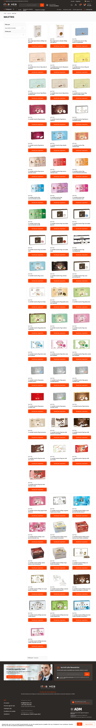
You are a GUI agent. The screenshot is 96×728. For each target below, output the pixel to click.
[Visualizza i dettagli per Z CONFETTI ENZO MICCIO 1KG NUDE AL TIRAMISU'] (37, 57)
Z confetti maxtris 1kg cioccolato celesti (81, 224)
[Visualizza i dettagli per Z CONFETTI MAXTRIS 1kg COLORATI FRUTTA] (59, 266)
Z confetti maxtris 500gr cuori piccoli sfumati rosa (36, 537)
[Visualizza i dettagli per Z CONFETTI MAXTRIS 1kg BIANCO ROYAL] (37, 136)
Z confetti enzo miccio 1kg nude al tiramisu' (37, 67)
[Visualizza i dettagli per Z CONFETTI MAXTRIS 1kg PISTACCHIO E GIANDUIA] (37, 318)
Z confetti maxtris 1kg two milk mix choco (36, 459)
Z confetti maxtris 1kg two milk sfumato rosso (36, 485)
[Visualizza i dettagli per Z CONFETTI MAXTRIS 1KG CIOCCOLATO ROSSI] (59, 240)
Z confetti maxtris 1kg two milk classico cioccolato (58, 433)
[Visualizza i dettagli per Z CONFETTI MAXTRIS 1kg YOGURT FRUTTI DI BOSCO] (37, 501)
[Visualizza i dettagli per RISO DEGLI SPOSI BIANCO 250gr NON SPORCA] (37, 31)
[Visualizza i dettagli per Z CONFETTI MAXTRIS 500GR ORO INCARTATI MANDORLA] (81, 553)
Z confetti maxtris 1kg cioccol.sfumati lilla (56, 198)
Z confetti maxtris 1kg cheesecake (78, 146)
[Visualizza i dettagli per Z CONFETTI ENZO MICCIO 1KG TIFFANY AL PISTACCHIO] (37, 83)
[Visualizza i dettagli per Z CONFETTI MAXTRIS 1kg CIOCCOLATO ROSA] (37, 240)
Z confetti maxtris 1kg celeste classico (58, 146)
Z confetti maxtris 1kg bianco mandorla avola (80, 120)
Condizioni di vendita (9, 711)
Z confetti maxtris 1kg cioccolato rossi (59, 250)
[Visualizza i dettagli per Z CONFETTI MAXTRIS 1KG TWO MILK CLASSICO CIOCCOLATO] (59, 423)
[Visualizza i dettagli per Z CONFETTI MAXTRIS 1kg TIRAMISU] (81, 396)
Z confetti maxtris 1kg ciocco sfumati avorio (36, 172)
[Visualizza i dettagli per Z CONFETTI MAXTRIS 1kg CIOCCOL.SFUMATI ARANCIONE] (81, 162)
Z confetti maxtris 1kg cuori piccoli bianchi (79, 276)
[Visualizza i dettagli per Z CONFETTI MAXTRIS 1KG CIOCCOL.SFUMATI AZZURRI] (37, 188)
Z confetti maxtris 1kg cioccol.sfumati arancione (79, 172)
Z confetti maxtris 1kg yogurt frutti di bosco (37, 511)
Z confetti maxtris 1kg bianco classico (58, 120)
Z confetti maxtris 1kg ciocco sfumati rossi (58, 172)
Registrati (78, 1)
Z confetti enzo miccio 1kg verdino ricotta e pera (79, 93)
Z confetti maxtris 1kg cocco (36, 275)
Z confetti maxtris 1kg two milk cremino (80, 433)
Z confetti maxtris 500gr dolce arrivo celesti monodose (58, 537)
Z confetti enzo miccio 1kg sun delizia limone (80, 67)
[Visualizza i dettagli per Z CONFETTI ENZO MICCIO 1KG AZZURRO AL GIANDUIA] (81, 31)
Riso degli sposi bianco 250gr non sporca (37, 41)
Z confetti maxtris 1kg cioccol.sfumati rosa (78, 198)
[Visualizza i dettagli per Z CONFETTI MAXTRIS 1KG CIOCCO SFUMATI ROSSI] (59, 162)
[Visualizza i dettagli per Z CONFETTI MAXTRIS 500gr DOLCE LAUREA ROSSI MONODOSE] (37, 553)
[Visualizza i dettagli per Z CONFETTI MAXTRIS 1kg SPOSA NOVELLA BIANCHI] (59, 370)
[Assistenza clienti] (71, 5)
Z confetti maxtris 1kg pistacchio (81, 302)
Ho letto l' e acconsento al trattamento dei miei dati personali (74, 678)
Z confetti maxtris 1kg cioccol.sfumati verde (34, 224)
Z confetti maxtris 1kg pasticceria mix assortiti (59, 302)
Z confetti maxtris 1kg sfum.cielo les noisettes (37, 354)
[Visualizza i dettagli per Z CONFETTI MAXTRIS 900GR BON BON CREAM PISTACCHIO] (59, 605)
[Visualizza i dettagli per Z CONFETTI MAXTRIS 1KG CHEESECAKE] (81, 136)
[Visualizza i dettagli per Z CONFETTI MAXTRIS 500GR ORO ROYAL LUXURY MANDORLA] (37, 579)
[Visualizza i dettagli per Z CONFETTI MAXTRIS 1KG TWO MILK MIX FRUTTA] (59, 449)
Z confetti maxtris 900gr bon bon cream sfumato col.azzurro (81, 615)
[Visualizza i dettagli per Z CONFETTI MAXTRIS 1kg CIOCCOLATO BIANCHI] (59, 214)
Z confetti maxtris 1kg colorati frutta (58, 276)
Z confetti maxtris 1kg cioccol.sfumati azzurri (34, 198)
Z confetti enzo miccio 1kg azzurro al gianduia (79, 41)
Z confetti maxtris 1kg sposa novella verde (58, 407)
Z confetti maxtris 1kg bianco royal (36, 146)
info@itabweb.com (26, 702)
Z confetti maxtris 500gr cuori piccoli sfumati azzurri (80, 511)
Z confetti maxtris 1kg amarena (36, 119)
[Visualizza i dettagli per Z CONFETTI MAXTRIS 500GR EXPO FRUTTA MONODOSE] (59, 553)
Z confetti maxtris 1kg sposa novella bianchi (58, 380)
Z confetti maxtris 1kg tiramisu (80, 406)
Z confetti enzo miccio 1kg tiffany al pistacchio (37, 93)
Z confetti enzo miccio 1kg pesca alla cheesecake (59, 67)
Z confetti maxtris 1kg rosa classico (79, 328)
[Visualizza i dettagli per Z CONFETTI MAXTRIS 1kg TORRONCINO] (37, 423)
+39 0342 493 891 (26, 704)
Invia (87, 674)
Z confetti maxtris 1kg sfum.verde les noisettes (81, 354)
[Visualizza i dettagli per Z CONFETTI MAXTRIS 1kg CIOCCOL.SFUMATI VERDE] (37, 214)
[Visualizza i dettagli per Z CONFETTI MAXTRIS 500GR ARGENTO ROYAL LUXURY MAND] (59, 501)
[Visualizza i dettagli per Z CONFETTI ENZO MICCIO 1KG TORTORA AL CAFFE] (59, 83)
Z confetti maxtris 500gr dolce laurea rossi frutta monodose (80, 537)
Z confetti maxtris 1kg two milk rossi (80, 459)
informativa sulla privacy (69, 677)
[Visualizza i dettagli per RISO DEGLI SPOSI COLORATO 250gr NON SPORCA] (59, 31)
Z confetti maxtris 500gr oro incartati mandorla (80, 563)
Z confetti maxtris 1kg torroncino (37, 432)
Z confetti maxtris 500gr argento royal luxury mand (59, 511)
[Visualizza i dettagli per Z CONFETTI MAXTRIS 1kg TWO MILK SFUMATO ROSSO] (37, 475)
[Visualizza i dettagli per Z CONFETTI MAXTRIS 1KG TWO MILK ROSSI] (81, 449)
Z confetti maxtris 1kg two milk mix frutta (58, 459)
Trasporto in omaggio (40, 9)
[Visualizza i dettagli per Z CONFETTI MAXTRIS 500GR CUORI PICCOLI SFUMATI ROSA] (37, 527)
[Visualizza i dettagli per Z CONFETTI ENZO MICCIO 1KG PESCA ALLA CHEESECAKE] (59, 57)
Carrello (89, 4)
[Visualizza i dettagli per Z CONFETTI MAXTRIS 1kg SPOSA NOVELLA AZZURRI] (37, 370)
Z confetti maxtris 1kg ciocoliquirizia (78, 250)
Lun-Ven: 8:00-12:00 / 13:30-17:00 (28, 706)
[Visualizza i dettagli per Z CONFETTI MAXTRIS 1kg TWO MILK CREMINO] (81, 423)
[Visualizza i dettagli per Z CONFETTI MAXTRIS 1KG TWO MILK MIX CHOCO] (37, 449)
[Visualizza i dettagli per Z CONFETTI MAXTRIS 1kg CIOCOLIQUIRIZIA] (81, 240)
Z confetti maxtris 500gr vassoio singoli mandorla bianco (59, 589)
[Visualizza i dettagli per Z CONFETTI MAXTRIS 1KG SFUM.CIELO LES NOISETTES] (37, 344)
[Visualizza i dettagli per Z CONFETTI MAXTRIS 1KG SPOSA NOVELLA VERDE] (59, 396)
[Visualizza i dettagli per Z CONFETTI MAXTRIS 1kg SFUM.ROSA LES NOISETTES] (59, 344)
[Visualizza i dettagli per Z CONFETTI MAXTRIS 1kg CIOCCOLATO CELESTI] (81, 214)
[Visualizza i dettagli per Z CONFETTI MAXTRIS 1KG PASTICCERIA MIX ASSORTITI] (59, 292)
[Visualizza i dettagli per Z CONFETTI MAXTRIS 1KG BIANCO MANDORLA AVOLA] (81, 109)
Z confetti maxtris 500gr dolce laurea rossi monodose (36, 563)
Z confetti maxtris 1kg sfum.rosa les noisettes (59, 354)
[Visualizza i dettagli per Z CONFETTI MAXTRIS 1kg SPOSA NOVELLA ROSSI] (37, 396)
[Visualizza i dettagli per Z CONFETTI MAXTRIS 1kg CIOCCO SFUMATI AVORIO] (37, 162)
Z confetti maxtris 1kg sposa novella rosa (80, 380)
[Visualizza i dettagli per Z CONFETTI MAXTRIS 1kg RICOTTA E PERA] (59, 318)
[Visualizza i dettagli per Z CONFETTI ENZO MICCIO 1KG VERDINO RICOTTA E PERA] (81, 83)
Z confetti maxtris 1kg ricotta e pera (58, 328)
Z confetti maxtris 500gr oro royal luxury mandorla (37, 589)
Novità (19, 9)
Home (5, 13)
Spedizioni (7, 714)
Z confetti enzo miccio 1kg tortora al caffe (59, 93)
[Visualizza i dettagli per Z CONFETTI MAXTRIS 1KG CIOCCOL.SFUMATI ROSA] (81, 188)
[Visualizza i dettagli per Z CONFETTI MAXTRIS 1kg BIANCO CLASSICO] (59, 109)
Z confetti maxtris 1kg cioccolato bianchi (59, 224)
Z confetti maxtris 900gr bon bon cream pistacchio (59, 615)
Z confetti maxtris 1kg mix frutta (37, 302)
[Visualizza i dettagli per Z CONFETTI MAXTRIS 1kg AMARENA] (37, 109)
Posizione (36, 657)
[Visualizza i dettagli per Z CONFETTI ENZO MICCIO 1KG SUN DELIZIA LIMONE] (81, 57)
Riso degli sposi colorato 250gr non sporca (58, 41)
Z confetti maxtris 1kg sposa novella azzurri (35, 380)
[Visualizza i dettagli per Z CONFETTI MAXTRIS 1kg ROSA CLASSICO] (81, 318)
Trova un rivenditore (54, 5)
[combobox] (31, 5)
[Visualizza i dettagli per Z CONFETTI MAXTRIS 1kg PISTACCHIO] (81, 292)
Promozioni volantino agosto (28, 10)
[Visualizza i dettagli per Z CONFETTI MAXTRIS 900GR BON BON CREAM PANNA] (37, 605)
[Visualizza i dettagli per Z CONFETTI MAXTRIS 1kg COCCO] (37, 266)
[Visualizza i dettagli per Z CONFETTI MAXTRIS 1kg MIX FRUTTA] (37, 292)
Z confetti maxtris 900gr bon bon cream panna (37, 615)
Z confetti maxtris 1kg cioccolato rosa (37, 250)
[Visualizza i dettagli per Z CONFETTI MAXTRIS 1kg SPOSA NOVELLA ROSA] (81, 370)
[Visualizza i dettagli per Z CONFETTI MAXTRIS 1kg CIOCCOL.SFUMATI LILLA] (59, 188)
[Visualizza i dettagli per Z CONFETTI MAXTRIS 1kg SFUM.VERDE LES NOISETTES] (81, 344)
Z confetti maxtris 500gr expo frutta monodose (58, 563)
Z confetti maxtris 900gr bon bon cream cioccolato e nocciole (81, 589)
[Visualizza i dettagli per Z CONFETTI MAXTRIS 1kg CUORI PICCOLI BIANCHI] (81, 266)
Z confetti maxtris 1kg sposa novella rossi (35, 407)
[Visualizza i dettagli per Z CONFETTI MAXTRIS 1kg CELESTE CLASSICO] (59, 136)
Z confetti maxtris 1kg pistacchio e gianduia (37, 328)
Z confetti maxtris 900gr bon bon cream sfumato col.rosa (37, 641)
